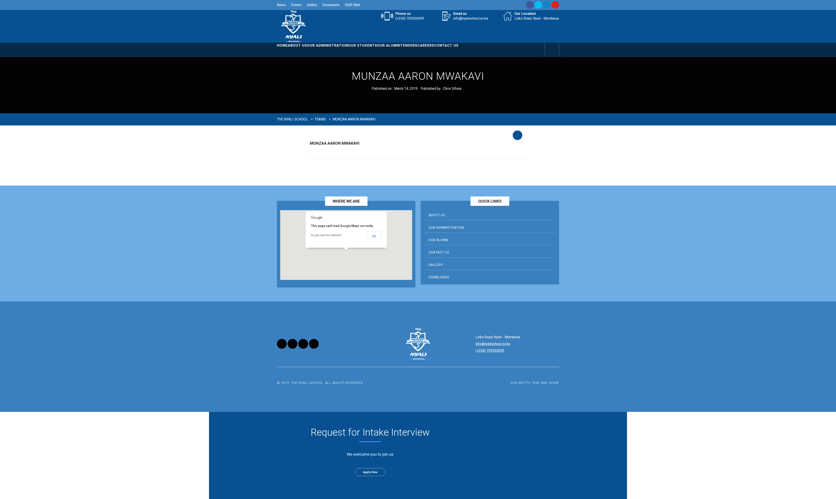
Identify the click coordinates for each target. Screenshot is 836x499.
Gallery (312, 5)
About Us (297, 45)
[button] (346, 257)
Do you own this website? (326, 235)
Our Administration (327, 45)
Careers (425, 45)
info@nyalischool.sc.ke (470, 18)
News (281, 5)
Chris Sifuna (452, 88)
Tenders (408, 45)
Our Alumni (388, 45)
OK (374, 236)
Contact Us (446, 45)
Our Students (362, 45)
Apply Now (370, 472)
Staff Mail (352, 5)
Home (282, 45)
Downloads (331, 5)
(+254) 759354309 (409, 18)
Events (296, 5)
